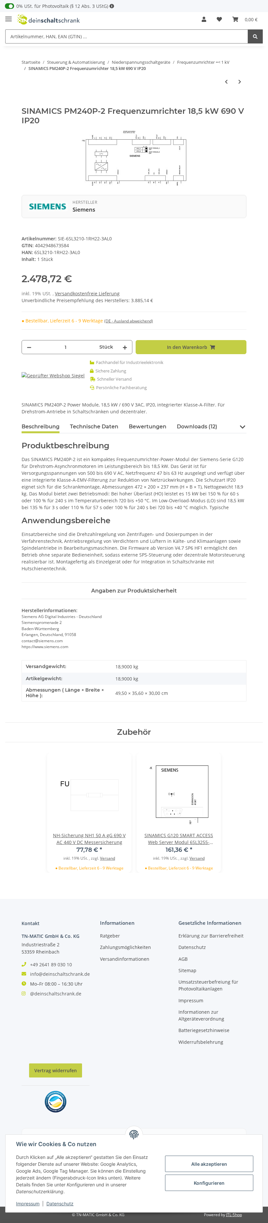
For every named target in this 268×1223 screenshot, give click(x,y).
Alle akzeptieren (209, 1164)
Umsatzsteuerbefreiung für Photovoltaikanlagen (208, 985)
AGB (183, 959)
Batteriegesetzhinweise (203, 1030)
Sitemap (187, 970)
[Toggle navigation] (8, 16)
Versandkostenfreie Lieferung (87, 293)
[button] (203, 19)
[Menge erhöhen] (125, 347)
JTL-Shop (234, 1214)
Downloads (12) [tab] (197, 426)
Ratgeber (110, 936)
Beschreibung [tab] (40, 426)
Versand (107, 858)
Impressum (190, 1000)
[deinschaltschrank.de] (48, 19)
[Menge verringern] (29, 347)
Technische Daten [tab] (94, 426)
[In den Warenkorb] (27, 103)
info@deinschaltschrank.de (60, 974)
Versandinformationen (124, 959)
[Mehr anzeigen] (111, 6)
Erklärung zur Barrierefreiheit (210, 936)
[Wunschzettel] (219, 19)
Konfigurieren (209, 1183)
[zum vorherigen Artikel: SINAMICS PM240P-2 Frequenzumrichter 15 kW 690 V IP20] (226, 82)
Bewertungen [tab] (147, 426)
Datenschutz (192, 947)
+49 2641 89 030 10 (51, 964)
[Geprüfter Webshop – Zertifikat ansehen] (53, 375)
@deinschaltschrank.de (55, 993)
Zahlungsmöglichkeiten (125, 947)
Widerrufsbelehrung (200, 1042)
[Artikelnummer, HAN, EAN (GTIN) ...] (255, 36)
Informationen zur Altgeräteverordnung (201, 1015)
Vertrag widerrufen (55, 1070)
